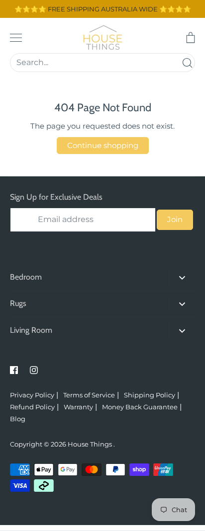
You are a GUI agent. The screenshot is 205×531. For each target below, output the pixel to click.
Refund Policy (32, 407)
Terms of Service (89, 395)
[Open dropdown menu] (182, 277)
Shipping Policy (149, 395)
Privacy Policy (32, 395)
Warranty (78, 407)
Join (175, 219)
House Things (90, 444)
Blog (17, 419)
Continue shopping (102, 145)
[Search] (187, 62)
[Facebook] (14, 370)
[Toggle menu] (16, 37)
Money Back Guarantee (140, 407)
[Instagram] (34, 370)
